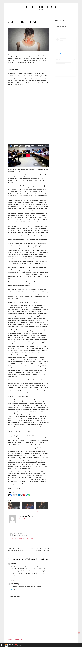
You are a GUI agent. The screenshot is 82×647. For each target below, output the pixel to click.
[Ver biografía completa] (31, 519)
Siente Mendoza (41, 7)
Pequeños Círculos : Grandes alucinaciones (15, 548)
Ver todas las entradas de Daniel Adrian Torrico (21, 538)
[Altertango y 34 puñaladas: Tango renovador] (42, 505)
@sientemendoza (61, 26)
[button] (2, 645)
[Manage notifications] (79, 633)
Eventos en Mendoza (28, 13)
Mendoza (15, 527)
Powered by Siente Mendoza (15, 639)
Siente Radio (49, 13)
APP (56, 13)
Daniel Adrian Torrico (27, 25)
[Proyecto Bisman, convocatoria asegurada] (14, 505)
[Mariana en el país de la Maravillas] (28, 505)
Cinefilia (40, 13)
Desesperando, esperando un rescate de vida (40, 548)
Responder (13, 580)
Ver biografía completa (25, 518)
